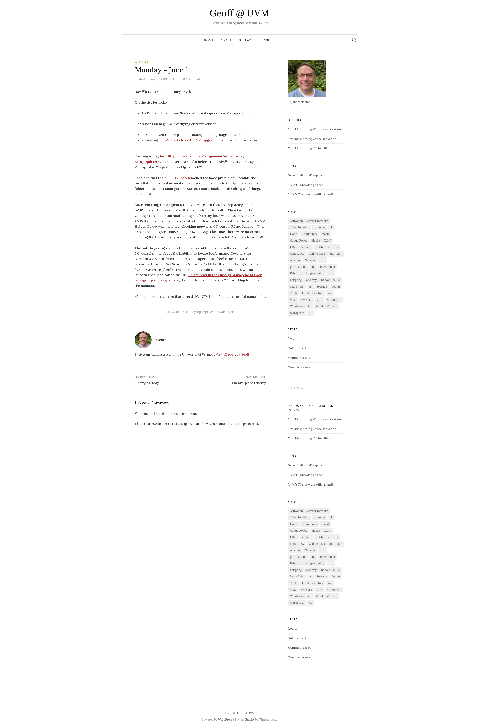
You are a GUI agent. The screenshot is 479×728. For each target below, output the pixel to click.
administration (299, 227)
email (325, 234)
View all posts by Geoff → (234, 354)
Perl (322, 260)
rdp (331, 273)
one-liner (335, 253)
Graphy (249, 719)
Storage (322, 286)
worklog (142, 62)
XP (310, 313)
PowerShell (327, 267)
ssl (310, 286)
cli (331, 227)
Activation (296, 221)
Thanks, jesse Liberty (249, 383)
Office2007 (297, 253)
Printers (295, 273)
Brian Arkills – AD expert (305, 175)
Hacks (316, 240)
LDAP (294, 247)
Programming (314, 273)
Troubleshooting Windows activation (314, 129)
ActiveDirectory (184, 312)
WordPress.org (299, 367)
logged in (161, 414)
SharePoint (297, 286)
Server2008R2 (330, 280)
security (311, 280)
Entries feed (297, 348)
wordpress (297, 313)
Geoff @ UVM (239, 13)
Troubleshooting (312, 293)
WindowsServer (222, 312)
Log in (292, 338)
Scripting (296, 280)
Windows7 (334, 299)
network (332, 247)
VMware (306, 299)
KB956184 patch (177, 178)
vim (330, 293)
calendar (319, 227)
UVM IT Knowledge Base (305, 185)
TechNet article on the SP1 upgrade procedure (196, 140)
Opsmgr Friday (147, 383)
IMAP (327, 240)
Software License (254, 40)
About (226, 40)
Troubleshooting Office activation (312, 139)
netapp (306, 247)
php (313, 267)
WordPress (225, 719)
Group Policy (298, 240)
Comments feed (299, 358)
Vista (293, 299)
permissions (298, 267)
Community (309, 234)
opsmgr (202, 312)
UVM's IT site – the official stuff (310, 194)
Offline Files (317, 253)
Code (293, 234)
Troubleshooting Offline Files (309, 148)
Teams (336, 286)
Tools (293, 293)
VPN (320, 299)
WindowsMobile (300, 306)
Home (209, 40)
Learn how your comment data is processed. (226, 424)
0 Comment (191, 79)
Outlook (310, 260)
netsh (319, 247)
